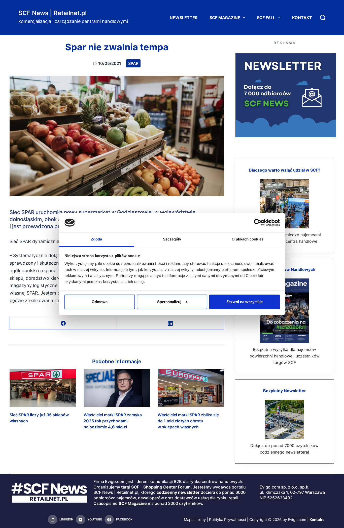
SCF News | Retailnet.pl (52, 13)
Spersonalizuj (169, 302)
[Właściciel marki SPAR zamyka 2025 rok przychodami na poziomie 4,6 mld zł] (117, 388)
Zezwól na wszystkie (244, 302)
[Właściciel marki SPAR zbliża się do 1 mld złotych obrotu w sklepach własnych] (191, 388)
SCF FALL (266, 17)
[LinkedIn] (170, 323)
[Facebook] (63, 323)
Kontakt (302, 17)
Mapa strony (195, 519)
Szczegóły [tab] (172, 239)
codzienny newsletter (178, 492)
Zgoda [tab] (96, 239)
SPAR (133, 63)
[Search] (323, 17)
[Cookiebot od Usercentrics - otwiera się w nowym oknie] (258, 222)
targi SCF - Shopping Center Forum (156, 487)
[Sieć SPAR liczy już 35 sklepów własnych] (43, 388)
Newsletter (184, 17)
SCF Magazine (225, 17)
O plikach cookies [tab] (247, 239)
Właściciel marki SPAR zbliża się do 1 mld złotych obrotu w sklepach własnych (188, 420)
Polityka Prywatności (227, 519)
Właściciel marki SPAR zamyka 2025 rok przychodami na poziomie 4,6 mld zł (113, 420)
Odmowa (100, 302)
